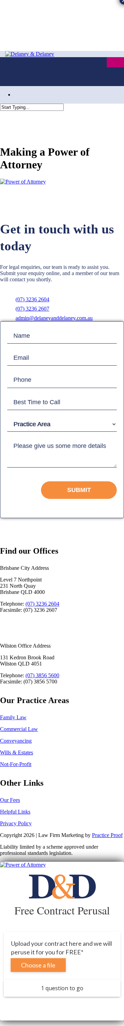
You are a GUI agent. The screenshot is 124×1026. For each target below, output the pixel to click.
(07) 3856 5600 (42, 675)
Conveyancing (16, 741)
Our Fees (10, 800)
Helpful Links (15, 812)
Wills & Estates (16, 752)
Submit (79, 489)
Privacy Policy (16, 823)
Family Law (13, 717)
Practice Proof (107, 835)
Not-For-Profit (15, 764)
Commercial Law (19, 729)
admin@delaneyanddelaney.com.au (54, 318)
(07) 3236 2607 (32, 309)
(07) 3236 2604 (32, 299)
